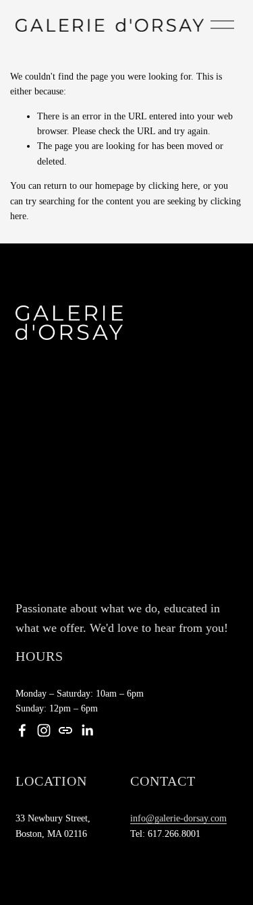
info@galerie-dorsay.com (178, 818)
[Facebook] (22, 730)
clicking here (173, 186)
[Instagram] (44, 730)
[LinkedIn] (87, 730)
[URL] (65, 730)
